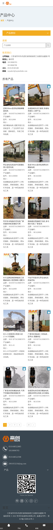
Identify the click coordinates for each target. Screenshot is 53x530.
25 (29, 425)
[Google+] (36, 501)
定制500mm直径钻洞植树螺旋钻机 (13, 109)
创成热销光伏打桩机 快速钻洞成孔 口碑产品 (38, 109)
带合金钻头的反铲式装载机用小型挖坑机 (13, 166)
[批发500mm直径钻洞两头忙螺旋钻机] (39, 151)
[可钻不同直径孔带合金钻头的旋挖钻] (39, 264)
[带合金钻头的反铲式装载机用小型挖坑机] (14, 151)
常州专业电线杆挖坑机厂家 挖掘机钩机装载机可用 (13, 222)
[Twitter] (26, 501)
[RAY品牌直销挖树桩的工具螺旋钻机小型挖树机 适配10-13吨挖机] (14, 264)
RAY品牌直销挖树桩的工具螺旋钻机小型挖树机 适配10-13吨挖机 (14, 279)
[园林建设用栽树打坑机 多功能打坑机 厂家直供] (39, 208)
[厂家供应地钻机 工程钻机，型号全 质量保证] (39, 321)
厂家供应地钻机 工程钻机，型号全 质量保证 (38, 335)
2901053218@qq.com (17, 464)
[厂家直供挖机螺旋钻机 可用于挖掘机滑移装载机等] (14, 377)
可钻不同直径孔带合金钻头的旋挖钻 (38, 279)
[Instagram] (31, 501)
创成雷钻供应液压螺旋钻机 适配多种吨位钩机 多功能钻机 (38, 392)
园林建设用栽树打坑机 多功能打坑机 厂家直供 (38, 222)
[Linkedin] (22, 501)
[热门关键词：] (48, 45)
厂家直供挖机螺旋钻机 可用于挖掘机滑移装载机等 (13, 392)
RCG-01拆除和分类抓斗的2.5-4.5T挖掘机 (13, 335)
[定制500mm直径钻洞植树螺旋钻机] (14, 95)
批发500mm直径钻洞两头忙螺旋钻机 (38, 166)
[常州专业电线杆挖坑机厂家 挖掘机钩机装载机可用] (14, 208)
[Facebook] (17, 501)
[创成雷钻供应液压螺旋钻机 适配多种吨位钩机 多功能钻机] (39, 377)
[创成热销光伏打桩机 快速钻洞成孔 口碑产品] (39, 95)
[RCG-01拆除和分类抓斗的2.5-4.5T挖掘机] (14, 321)
